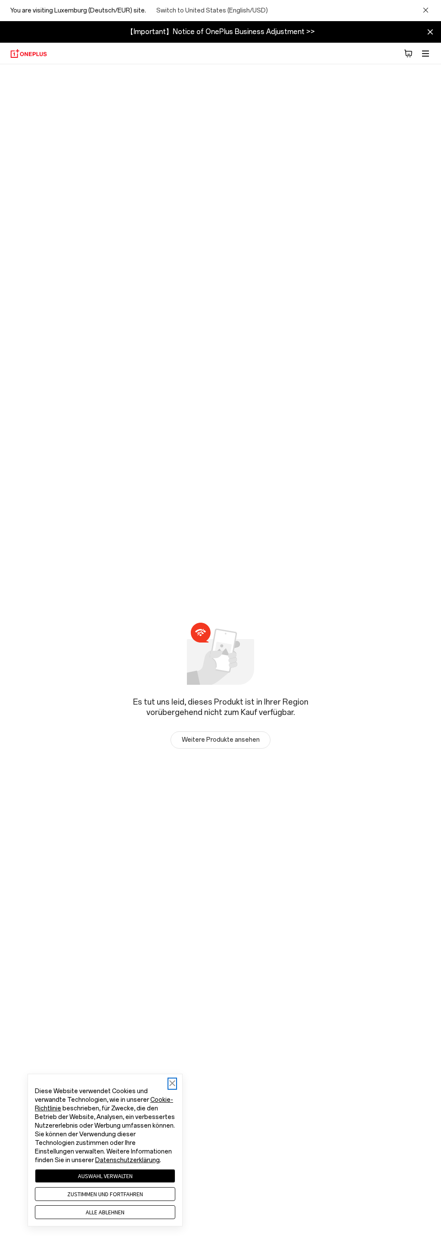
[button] (408, 53)
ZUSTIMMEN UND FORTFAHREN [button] (105, 1194)
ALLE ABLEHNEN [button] (105, 1212)
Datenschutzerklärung (127, 1160)
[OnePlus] (28, 53)
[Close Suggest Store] (425, 11)
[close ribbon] (430, 32)
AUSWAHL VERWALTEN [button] (105, 1176)
